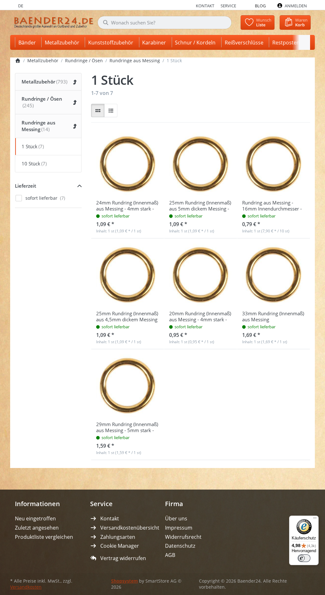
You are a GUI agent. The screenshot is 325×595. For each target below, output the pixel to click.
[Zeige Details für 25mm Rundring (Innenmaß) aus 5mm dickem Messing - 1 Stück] (200, 164)
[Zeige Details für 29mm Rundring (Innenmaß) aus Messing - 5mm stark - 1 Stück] (127, 385)
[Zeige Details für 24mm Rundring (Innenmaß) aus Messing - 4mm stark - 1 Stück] (127, 164)
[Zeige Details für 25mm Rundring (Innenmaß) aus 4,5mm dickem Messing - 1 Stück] (127, 275)
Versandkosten (26, 587)
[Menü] (315, 519)
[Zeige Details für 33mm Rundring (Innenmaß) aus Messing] (273, 275)
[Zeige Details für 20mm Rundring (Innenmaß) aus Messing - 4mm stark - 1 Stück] (200, 275)
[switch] (304, 558)
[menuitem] (28, 42)
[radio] (97, 110)
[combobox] (164, 22)
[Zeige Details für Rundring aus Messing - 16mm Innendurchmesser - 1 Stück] (273, 164)
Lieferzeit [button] (25, 186)
